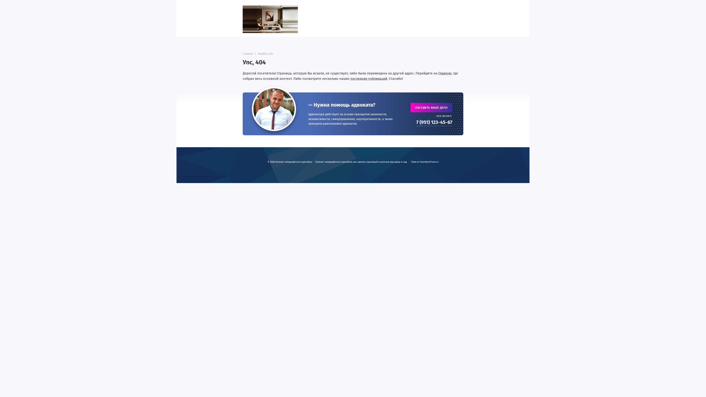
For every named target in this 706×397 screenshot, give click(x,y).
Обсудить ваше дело (431, 107)
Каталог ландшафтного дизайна (270, 19)
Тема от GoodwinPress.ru (425, 161)
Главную (444, 73)
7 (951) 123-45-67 (434, 122)
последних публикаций (368, 79)
